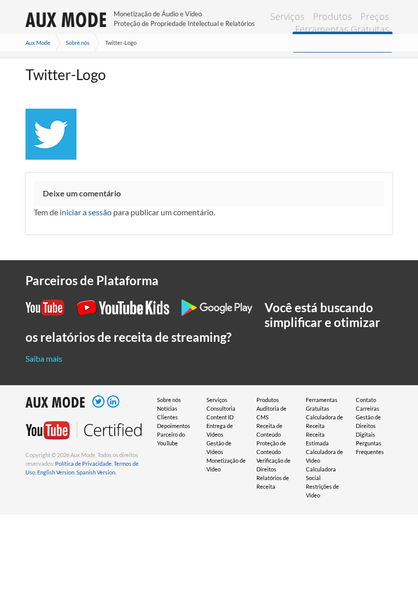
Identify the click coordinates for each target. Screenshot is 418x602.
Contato (366, 399)
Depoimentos (173, 425)
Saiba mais (43, 358)
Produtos (332, 16)
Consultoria (221, 408)
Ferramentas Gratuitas (342, 29)
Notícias (167, 408)
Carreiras (367, 408)
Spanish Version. (96, 472)
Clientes (167, 417)
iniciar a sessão (86, 212)
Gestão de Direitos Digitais (368, 426)
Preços (374, 16)
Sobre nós (78, 42)
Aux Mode (37, 42)
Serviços (287, 16)
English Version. (56, 472)
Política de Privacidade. (84, 463)
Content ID (219, 417)
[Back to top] (395, 579)
